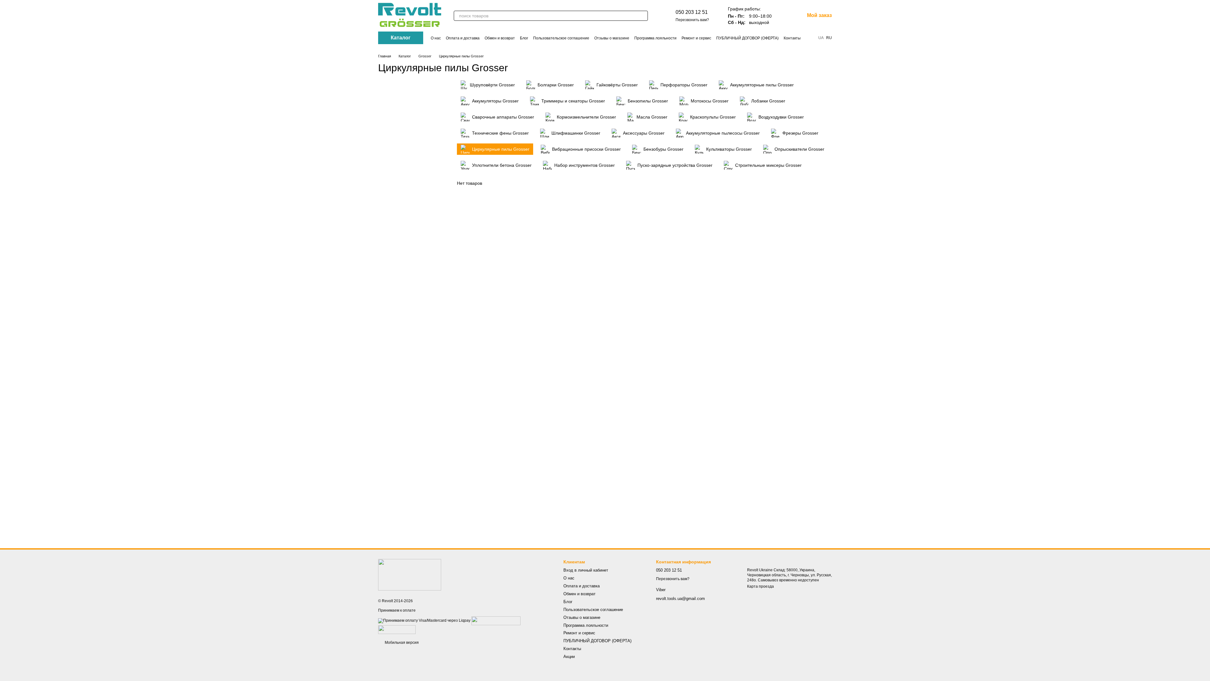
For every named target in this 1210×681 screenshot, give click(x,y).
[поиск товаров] (643, 16)
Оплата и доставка (463, 38)
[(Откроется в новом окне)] (496, 620)
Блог (524, 38)
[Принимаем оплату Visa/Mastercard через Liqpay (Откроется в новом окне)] (424, 620)
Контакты (792, 38)
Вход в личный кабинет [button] (585, 570)
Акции (569, 656)
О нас (436, 38)
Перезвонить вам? (692, 20)
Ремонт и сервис (696, 38)
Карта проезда (760, 586)
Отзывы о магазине (611, 38)
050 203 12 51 (692, 12)
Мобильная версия (401, 642)
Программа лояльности (655, 38)
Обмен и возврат (500, 38)
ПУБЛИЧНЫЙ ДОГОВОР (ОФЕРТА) (747, 38)
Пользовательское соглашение (561, 38)
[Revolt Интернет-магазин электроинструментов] (409, 574)
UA (821, 38)
